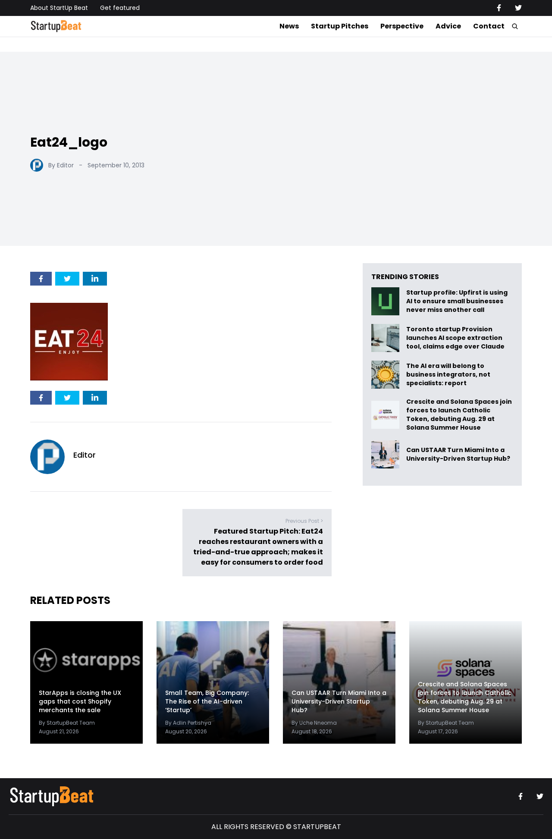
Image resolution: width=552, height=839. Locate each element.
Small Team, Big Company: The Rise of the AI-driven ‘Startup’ (207, 701)
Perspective (401, 26)
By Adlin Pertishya (188, 722)
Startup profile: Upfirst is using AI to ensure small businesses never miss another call (457, 301)
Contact (489, 26)
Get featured (120, 7)
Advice (448, 26)
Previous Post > (304, 521)
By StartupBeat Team (67, 722)
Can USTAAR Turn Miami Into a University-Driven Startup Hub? (458, 454)
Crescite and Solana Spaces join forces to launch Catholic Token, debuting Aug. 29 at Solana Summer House (459, 414)
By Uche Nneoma (314, 722)
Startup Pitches (339, 26)
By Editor (61, 165)
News (289, 26)
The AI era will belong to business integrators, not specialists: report (448, 374)
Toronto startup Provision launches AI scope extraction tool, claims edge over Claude (456, 338)
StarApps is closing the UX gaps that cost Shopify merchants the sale (80, 701)
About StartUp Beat (59, 7)
